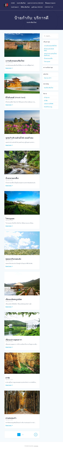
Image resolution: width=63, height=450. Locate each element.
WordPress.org (48, 107)
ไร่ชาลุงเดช (10, 219)
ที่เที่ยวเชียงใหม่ (25, 7)
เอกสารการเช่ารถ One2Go (35, 3)
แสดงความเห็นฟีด (48, 103)
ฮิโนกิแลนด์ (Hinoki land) (15, 97)
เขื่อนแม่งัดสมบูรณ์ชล (14, 299)
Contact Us (49, 7)
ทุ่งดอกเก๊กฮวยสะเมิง (13, 259)
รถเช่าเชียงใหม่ (21, 3)
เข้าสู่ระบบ (46, 97)
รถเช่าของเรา (15, 7)
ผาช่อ (8, 378)
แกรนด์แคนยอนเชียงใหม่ (15, 61)
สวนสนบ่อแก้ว (11, 418)
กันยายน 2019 (47, 78)
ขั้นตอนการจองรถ (50, 3)
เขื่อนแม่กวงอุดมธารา (14, 340)
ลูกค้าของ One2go (37, 7)
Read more (8, 68)
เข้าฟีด (45, 100)
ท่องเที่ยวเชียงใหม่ (48, 87)
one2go (36, 446)
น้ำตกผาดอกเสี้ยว (12, 178)
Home (13, 3)
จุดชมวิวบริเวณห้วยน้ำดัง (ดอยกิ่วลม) (19, 138)
